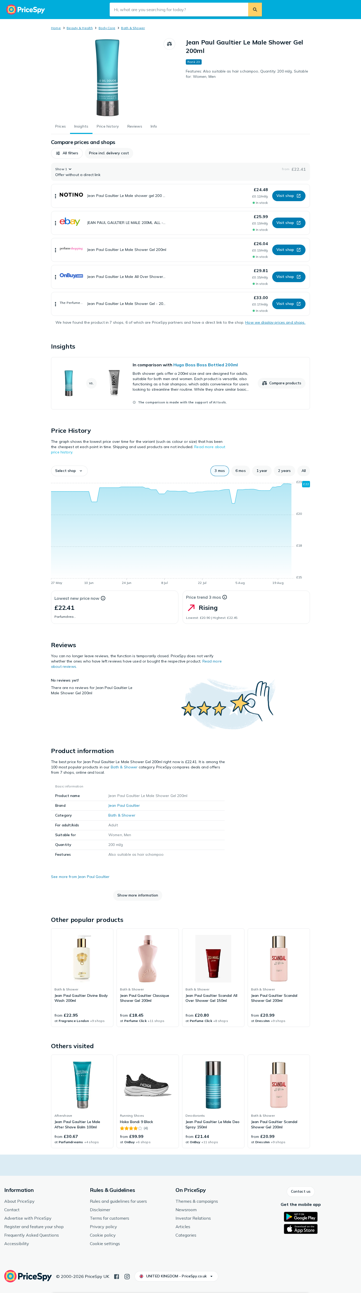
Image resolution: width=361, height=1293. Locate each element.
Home (56, 28)
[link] (180, 383)
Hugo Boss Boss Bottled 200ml (205, 364)
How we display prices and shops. (275, 322)
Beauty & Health (80, 28)
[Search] (255, 9)
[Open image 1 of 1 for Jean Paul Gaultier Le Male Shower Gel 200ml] (107, 78)
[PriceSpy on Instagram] (127, 1276)
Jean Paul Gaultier (124, 805)
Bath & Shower (133, 28)
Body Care (107, 28)
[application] (180, 533)
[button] (67, 153)
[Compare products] (169, 44)
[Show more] (55, 195)
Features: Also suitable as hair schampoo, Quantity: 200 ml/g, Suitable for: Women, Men (247, 74)
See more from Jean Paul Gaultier (80, 876)
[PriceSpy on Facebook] (116, 1276)
